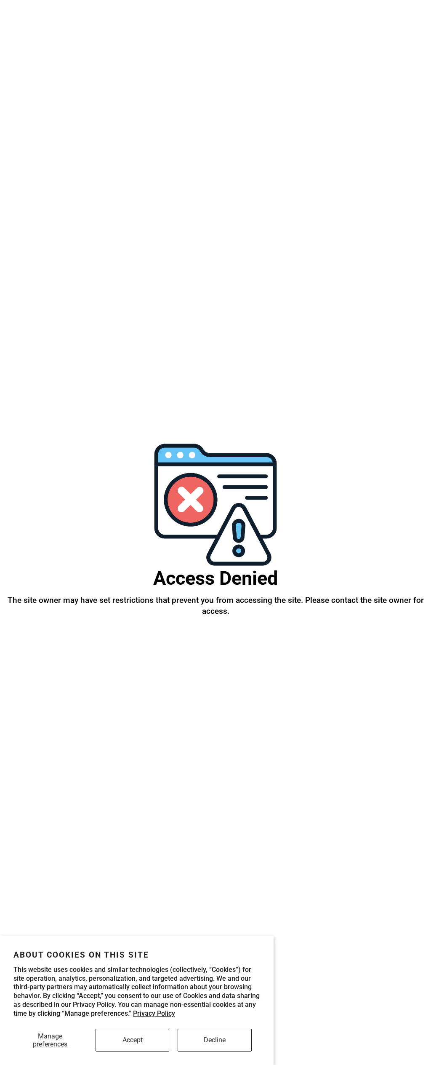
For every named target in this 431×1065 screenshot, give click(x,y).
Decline (215, 1040)
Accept (132, 1040)
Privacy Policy (154, 1013)
